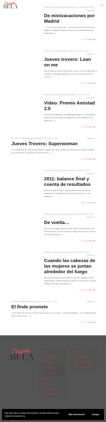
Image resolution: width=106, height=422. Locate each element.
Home (46, 351)
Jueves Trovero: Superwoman (44, 143)
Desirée (46, 384)
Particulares (48, 362)
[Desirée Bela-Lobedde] (11, 5)
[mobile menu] (102, 5)
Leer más (91, 39)
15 (83, 290)
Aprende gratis (49, 389)
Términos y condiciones (83, 367)
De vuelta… (56, 222)
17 (83, 83)
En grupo (50, 368)
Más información (77, 414)
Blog (45, 379)
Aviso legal (78, 351)
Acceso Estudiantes (51, 394)
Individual (51, 373)
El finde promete (29, 306)
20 (83, 203)
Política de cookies (81, 357)
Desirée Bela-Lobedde (66, 51)
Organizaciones (49, 357)
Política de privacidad (82, 362)
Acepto (95, 414)
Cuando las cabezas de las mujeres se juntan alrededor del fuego (69, 266)
